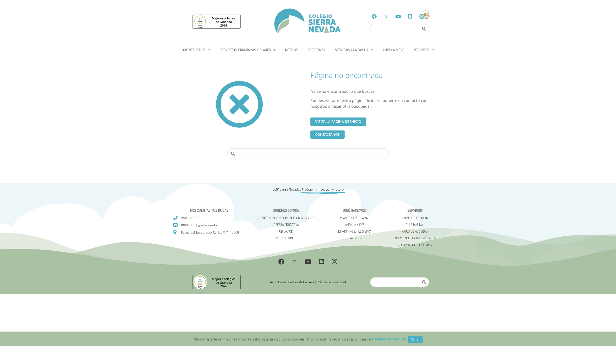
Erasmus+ (355, 238)
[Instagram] (334, 262)
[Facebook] (374, 16)
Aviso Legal (278, 282)
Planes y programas (354, 218)
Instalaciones (286, 238)
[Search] (424, 28)
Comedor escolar (415, 218)
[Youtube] (398, 16)
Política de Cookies (301, 282)
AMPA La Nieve (393, 50)
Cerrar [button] (415, 339)
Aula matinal (415, 224)
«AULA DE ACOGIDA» (415, 231)
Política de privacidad (331, 282)
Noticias (291, 50)
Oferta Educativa (286, 224)
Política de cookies (389, 339)
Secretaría (316, 50)
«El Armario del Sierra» (415, 245)
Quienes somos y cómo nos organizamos (286, 218)
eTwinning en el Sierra (354, 231)
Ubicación (286, 231)
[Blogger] (410, 16)
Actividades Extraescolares (415, 238)
